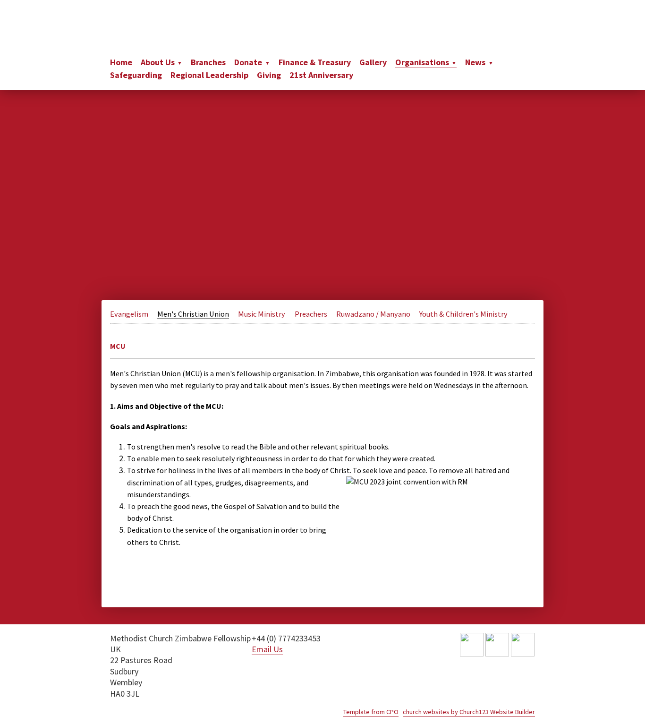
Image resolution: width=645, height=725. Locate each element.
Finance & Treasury (315, 62)
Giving (269, 74)
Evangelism (129, 314)
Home (121, 62)
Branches (208, 62)
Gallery (373, 62)
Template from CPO (371, 712)
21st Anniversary (321, 74)
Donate (248, 62)
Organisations (422, 62)
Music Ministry (261, 314)
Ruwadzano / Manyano (373, 314)
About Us (158, 62)
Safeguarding (136, 74)
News (475, 62)
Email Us (267, 649)
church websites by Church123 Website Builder (469, 712)
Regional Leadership (209, 74)
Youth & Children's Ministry (463, 314)
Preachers (311, 314)
